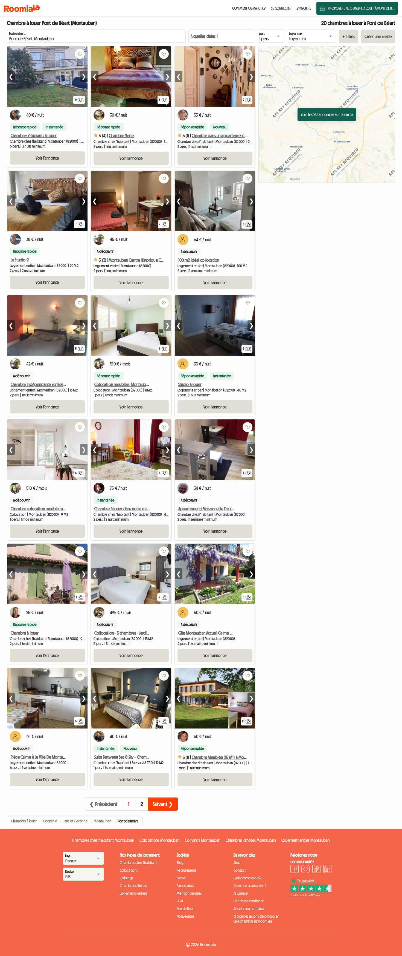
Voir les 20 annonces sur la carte (327, 114)
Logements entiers (133, 893)
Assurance (241, 893)
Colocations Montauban (159, 840)
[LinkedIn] (327, 870)
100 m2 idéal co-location (198, 260)
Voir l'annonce (47, 158)
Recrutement (186, 870)
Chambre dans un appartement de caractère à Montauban (240, 135)
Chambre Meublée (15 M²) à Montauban (225, 757)
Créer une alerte (378, 36)
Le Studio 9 (20, 260)
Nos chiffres (185, 909)
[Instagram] (305, 870)
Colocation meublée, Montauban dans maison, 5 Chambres (143, 384)
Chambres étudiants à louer (34, 135)
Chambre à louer (25, 633)
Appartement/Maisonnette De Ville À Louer (213, 508)
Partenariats (185, 886)
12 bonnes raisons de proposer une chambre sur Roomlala (256, 918)
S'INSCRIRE (304, 8)
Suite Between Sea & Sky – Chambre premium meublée (139, 757)
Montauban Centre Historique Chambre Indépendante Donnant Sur (164, 260)
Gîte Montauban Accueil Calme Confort (210, 633)
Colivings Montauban (202, 840)
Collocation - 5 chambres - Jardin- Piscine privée (134, 633)
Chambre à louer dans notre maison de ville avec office (140, 508)
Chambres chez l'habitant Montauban (103, 840)
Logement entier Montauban (305, 840)
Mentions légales (189, 893)
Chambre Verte (121, 135)
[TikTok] (316, 870)
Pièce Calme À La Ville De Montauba (40, 757)
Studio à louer (190, 384)
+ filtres (348, 36)
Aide (237, 863)
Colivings (126, 878)
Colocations (129, 870)
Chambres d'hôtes (133, 886)
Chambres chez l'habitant (138, 863)
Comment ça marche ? (250, 886)
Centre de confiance (249, 901)
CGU (180, 901)
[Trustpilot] (310, 895)
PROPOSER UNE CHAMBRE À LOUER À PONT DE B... (361, 8)
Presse (181, 878)
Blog (180, 863)
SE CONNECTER (281, 8)
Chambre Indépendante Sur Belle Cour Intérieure (51, 384)
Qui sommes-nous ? (248, 878)
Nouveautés (185, 916)
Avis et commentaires (249, 909)
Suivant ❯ (163, 804)
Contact (240, 870)
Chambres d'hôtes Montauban (251, 840)
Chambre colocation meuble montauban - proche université (61, 508)
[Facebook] (294, 870)
